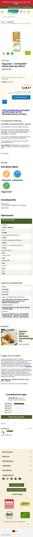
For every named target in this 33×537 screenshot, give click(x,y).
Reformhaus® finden (14, 7)
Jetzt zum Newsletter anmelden (15, 110)
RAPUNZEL (10, 22)
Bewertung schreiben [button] (16, 417)
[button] (6, 69)
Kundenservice (27, 7)
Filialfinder (28, 366)
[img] (5, 428)
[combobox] (16, 16)
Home (3, 22)
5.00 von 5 (21, 398)
